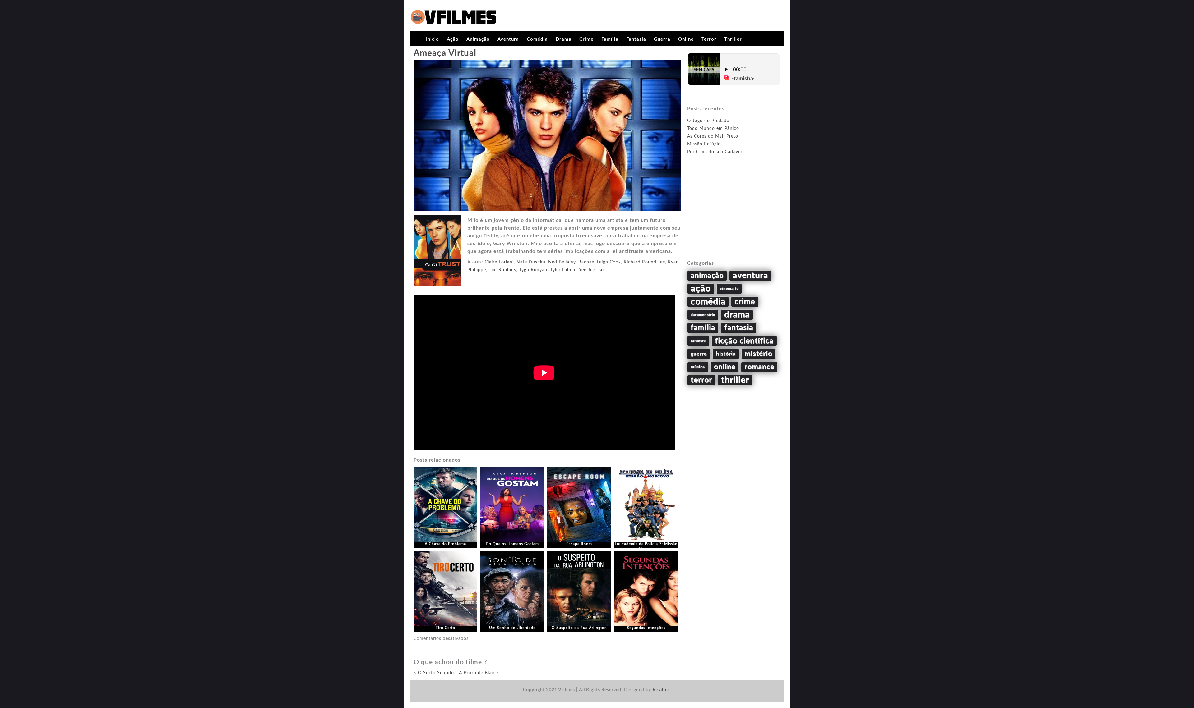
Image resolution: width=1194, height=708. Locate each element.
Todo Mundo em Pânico (713, 128)
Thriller (733, 39)
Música (698, 367)
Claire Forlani (499, 262)
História (726, 353)
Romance (759, 366)
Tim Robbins (502, 270)
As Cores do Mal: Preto (712, 136)
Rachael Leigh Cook (599, 262)
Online (686, 39)
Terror (708, 39)
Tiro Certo (445, 628)
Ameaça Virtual (445, 53)
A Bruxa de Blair (477, 673)
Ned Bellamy (562, 262)
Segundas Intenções (646, 628)
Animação (478, 39)
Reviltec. (662, 690)
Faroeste (698, 341)
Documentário (703, 315)
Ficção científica (744, 341)
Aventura (508, 39)
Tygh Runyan (533, 270)
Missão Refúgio (704, 144)
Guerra (662, 39)
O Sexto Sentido (436, 673)
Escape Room (579, 544)
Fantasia (636, 39)
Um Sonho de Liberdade (512, 628)
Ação (453, 39)
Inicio (432, 39)
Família (609, 39)
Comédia (537, 39)
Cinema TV (729, 288)
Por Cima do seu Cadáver (715, 152)
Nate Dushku (530, 262)
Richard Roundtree (644, 262)
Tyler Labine (563, 270)
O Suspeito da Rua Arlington (579, 628)
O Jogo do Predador (709, 121)
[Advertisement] (733, 215)
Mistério (758, 353)
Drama (564, 39)
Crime (586, 39)
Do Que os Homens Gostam (512, 544)
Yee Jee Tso (591, 270)
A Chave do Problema (445, 544)
